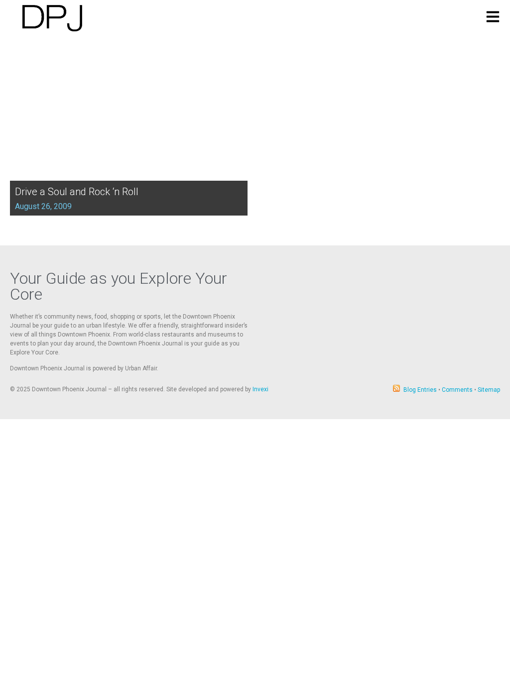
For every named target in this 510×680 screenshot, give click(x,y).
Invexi (260, 389)
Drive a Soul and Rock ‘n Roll (76, 192)
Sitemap (489, 389)
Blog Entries (420, 389)
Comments (457, 389)
